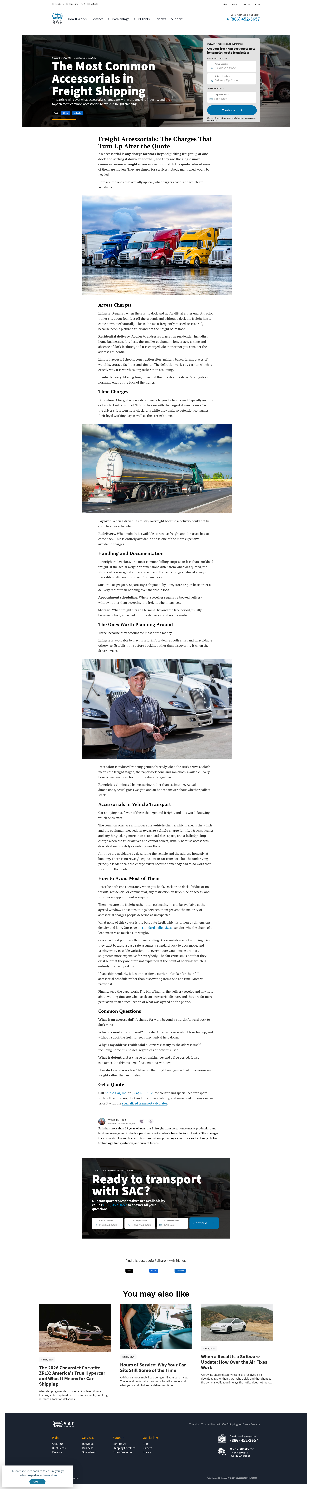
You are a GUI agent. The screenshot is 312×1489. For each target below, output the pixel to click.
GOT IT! (37, 1482)
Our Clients (142, 19)
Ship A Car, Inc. (116, 1093)
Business (87, 1448)
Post (56, 113)
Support (176, 19)
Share (65, 113)
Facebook (59, 4)
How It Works (77, 19)
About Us (57, 1444)
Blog (225, 4)
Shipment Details (221, 94)
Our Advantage (118, 19)
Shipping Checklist (124, 1448)
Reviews (160, 19)
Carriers (257, 4)
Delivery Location (222, 76)
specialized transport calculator (144, 1103)
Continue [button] (228, 110)
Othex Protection (123, 1452)
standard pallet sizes (157, 927)
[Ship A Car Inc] (57, 18)
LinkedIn (94, 4)
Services (97, 19)
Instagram (73, 4)
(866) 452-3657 (245, 19)
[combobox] (233, 98)
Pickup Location (221, 63)
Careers (234, 4)
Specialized (89, 1452)
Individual (88, 1444)
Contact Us (245, 4)
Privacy (147, 1452)
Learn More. (50, 1475)
